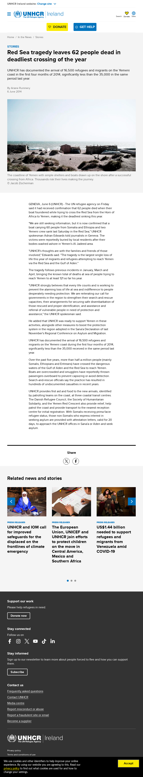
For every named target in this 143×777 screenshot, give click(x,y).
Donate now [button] (19, 616)
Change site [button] (44, 4)
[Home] (26, 14)
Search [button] (119, 16)
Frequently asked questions (25, 691)
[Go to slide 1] (69, 581)
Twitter (26, 641)
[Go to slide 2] (72, 581)
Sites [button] (134, 16)
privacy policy (11, 768)
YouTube (35, 641)
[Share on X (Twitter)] (66, 461)
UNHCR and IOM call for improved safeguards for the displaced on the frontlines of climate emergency (26, 539)
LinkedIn (52, 641)
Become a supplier (19, 721)
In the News (25, 37)
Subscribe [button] (17, 672)
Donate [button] (127, 16)
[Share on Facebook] (75, 461)
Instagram (18, 641)
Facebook (9, 641)
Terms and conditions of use (21, 754)
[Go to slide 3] (76, 581)
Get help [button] (87, 26)
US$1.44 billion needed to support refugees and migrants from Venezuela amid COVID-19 (114, 539)
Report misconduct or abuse (25, 709)
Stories (39, 37)
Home (10, 37)
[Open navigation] (9, 14)
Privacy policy (14, 750)
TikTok (44, 641)
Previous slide (11, 501)
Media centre (15, 703)
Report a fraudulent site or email (28, 715)
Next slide (132, 501)
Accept (128, 763)
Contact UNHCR (17, 697)
